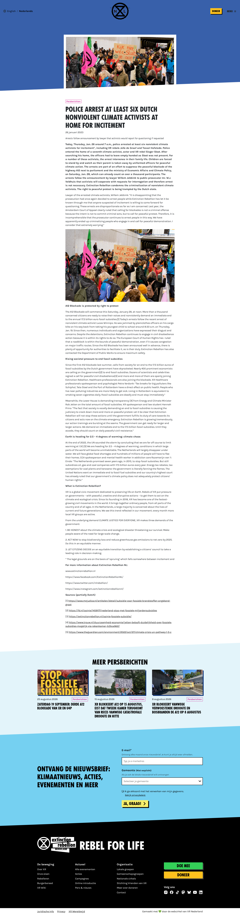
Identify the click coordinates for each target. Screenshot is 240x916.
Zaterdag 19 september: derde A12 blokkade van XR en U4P (60, 706)
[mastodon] (183, 892)
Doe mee (183, 865)
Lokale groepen (125, 869)
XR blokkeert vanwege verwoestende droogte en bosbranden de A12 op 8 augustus (176, 708)
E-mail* (127, 750)
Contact (121, 892)
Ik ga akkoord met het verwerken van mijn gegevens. (154, 791)
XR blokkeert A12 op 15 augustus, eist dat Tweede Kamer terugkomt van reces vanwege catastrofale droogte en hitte (119, 710)
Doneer (216, 11)
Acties (78, 873)
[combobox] (162, 781)
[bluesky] (189, 892)
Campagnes (82, 878)
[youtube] (195, 892)
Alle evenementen (85, 869)
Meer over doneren (127, 887)
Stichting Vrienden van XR (132, 883)
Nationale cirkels (126, 878)
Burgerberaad (45, 883)
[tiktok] (177, 892)
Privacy (61, 911)
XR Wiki (41, 887)
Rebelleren (43, 878)
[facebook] (172, 892)
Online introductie (85, 883)
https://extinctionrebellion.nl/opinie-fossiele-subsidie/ (100, 616)
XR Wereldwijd (77, 911)
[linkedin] (201, 892)
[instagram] (166, 892)
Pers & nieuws (83, 887)
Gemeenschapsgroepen (130, 873)
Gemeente (136, 770)
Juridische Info (45, 911)
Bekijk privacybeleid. (135, 795)
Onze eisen (43, 873)
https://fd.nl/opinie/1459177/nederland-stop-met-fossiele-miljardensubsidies (113, 610)
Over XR (41, 869)
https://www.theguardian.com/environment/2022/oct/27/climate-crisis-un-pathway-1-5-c (120, 632)
